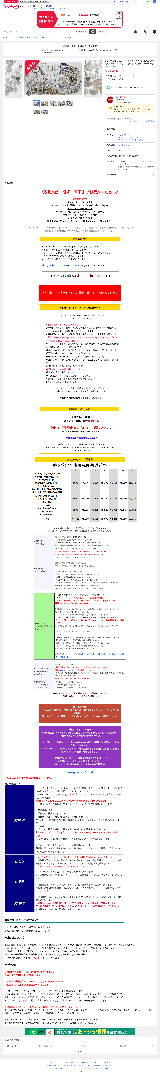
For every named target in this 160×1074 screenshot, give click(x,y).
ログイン (36, 8)
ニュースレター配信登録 (146, 121)
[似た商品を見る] (28, 93)
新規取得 (49, 6)
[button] (130, 174)
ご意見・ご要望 (87, 1068)
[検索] (154, 1)
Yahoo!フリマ (73, 1062)
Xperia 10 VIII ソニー (147, 2)
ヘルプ (126, 2)
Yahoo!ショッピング (88, 1062)
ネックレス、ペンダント (57, 38)
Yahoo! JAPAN (118, 2)
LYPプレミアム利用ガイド (95, 1065)
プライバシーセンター (69, 1065)
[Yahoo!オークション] (17, 6)
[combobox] (39, 31)
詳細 (141, 87)
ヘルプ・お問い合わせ (101, 1068)
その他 (68, 38)
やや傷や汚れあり (125, 145)
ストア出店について (73, 1068)
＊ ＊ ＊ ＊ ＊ (119, 100)
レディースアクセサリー (39, 38)
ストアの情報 (133, 121)
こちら (130, 119)
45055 (128, 102)
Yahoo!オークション (57, 1062)
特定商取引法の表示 (58, 1068)
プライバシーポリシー (53, 1065)
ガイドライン (110, 1065)
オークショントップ (9, 38)
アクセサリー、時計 (23, 38)
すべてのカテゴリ (81, 31)
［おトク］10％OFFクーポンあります (56, 8)
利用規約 (81, 1065)
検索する (92, 31)
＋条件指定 (102, 31)
